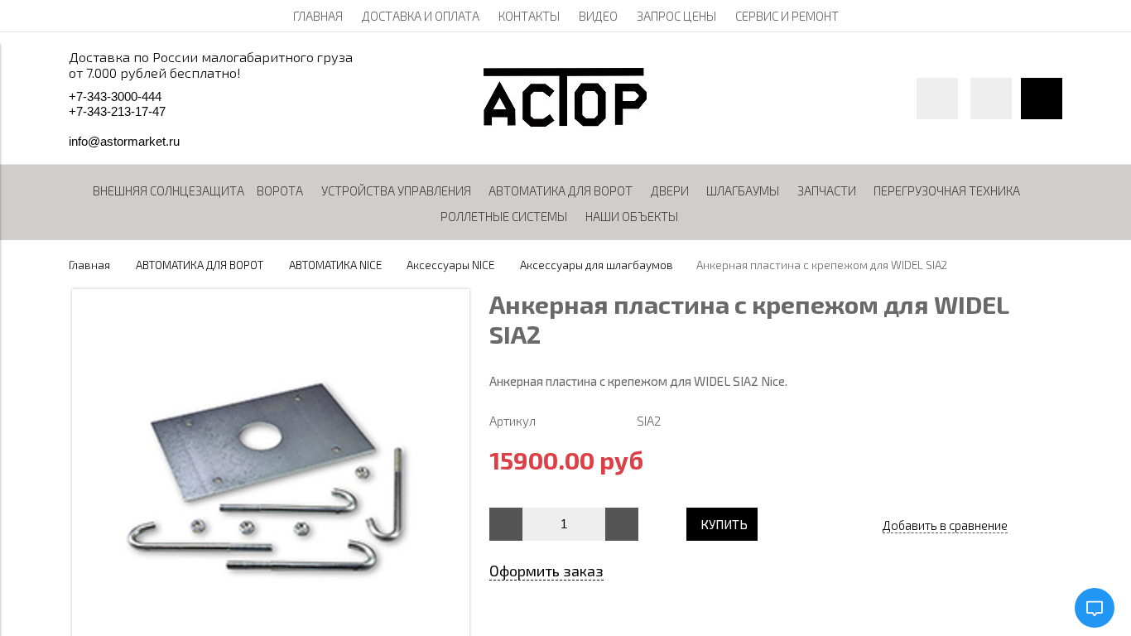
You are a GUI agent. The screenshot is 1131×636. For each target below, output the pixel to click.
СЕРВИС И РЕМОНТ (787, 15)
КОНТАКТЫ (529, 15)
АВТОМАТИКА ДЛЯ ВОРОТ (199, 265)
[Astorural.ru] (565, 121)
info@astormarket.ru (124, 141)
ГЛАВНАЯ (318, 15)
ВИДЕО (598, 15)
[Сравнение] (991, 98)
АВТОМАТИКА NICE (335, 265)
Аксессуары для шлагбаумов (596, 265)
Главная (89, 265)
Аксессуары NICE (450, 265)
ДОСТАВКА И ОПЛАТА (420, 15)
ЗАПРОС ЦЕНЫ (676, 15)
